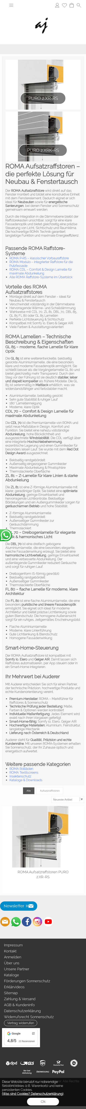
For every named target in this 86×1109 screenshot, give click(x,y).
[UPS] (42, 1063)
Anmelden (12, 957)
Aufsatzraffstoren (50, 790)
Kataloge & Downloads (25, 780)
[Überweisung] (42, 1072)
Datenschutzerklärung (22, 1011)
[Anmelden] (57, 5)
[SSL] (73, 1063)
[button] (11, 5)
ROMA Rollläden (21, 769)
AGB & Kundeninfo (19, 1005)
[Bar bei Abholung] (27, 1072)
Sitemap (11, 993)
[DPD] (11, 1063)
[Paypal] (58, 1072)
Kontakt (10, 951)
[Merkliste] (64, 5)
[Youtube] (48, 922)
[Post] (58, 1063)
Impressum (13, 945)
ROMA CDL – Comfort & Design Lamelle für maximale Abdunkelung (40, 271)
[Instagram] (37, 922)
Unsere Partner (16, 969)
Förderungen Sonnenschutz (27, 981)
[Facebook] (27, 922)
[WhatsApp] (16, 922)
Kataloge (11, 975)
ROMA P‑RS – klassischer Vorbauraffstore (39, 258)
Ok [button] (43, 1101)
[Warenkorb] (71, 5)
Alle (29, 790)
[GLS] (27, 1063)
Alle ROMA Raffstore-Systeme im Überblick (40, 277)
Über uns (11, 963)
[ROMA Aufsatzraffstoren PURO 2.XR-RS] (43, 836)
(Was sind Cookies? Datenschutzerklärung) (32, 1094)
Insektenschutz (20, 776)
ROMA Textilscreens (23, 772)
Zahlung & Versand (19, 999)
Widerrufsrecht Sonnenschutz (29, 1017)
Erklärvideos (14, 987)
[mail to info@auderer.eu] (5, 922)
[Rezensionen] (21, 1029)
